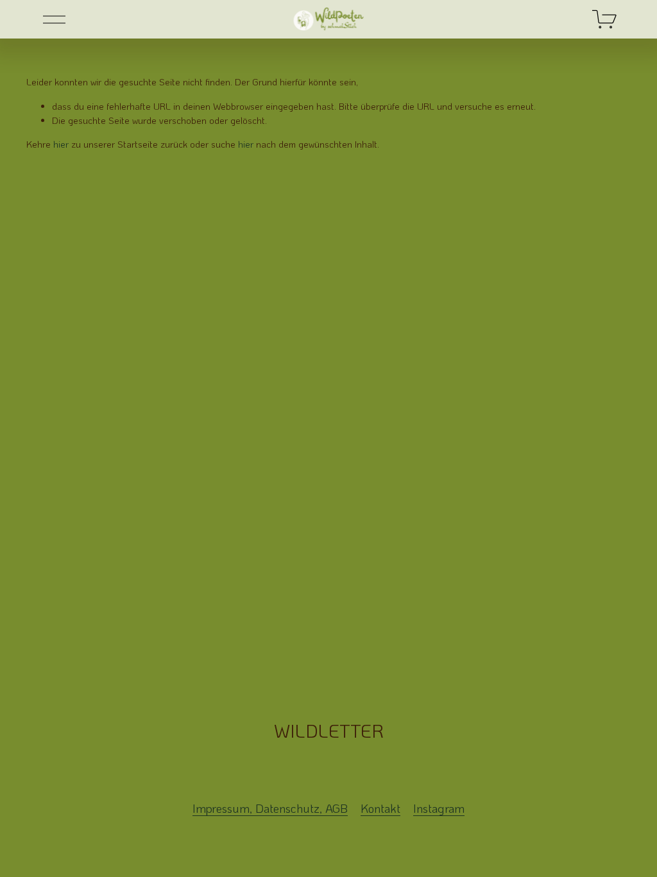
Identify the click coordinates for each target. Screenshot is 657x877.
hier (61, 144)
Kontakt (380, 808)
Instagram (439, 808)
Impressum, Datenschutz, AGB (270, 808)
